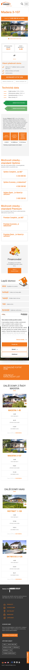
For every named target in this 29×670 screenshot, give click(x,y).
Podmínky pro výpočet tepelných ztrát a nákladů (12, 145)
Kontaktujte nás (7, 647)
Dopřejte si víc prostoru (12, 286)
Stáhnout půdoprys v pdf (8, 81)
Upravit (14, 349)
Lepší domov (10, 617)
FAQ (11, 650)
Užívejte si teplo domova (14, 298)
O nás (4, 644)
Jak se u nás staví (12, 644)
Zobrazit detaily (20, 339)
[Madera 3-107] (6, 4)
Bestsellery (10, 611)
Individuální (10, 614)
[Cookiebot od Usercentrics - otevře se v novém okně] (20, 315)
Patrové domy (11, 607)
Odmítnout (14, 354)
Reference (5, 650)
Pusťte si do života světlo (15, 292)
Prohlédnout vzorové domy (10, 635)
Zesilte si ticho (10, 304)
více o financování (14, 270)
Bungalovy (10, 604)
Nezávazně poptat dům (12, 368)
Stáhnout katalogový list (21, 81)
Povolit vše (14, 344)
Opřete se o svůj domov (15, 310)
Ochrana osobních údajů (9, 653)
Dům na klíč (16, 647)
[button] (5, 31)
